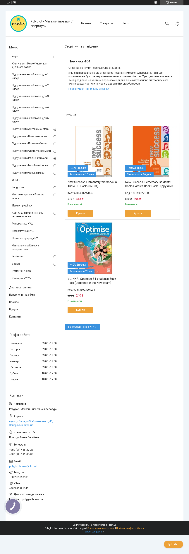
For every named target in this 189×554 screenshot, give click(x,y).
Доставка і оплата (20, 287)
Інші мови (17, 256)
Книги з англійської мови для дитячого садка (29, 65)
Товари (104, 23)
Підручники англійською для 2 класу (30, 87)
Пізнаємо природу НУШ (26, 238)
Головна (86, 23)
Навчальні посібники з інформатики (25, 247)
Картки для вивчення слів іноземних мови (27, 214)
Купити (80, 213)
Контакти (15, 316)
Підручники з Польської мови (29, 143)
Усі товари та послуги (81, 326)
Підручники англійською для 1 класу (30, 76)
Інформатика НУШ (23, 230)
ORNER (16, 179)
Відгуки (13, 309)
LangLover (18, 187)
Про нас (14, 302)
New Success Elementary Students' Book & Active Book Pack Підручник (149, 184)
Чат (176, 544)
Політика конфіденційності (130, 528)
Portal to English (21, 270)
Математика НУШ (22, 223)
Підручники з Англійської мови (30, 128)
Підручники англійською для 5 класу (30, 120)
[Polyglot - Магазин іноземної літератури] (18, 23)
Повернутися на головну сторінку (88, 88)
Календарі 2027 (21, 278)
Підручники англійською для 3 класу (30, 98)
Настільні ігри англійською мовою (28, 196)
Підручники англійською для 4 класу (30, 109)
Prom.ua (112, 525)
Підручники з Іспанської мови (30, 158)
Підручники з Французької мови (31, 150)
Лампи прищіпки (22, 205)
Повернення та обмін (22, 294)
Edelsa (16, 263)
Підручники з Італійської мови (30, 165)
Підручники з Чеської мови (28, 172)
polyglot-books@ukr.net (23, 466)
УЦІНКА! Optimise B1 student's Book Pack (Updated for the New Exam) (92, 281)
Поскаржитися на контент (101, 528)
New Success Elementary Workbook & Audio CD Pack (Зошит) (92, 184)
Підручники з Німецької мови (29, 136)
